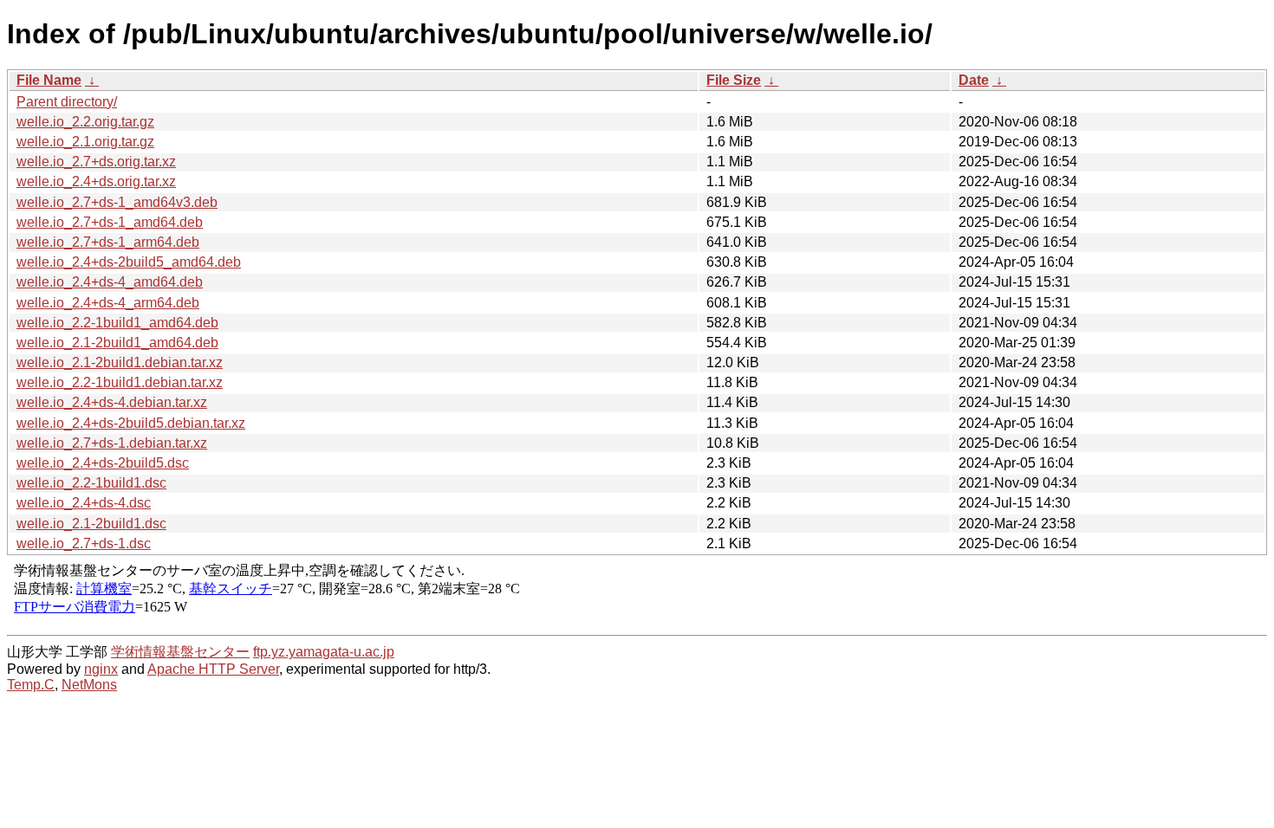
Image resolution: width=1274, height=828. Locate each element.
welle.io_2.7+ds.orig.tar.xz (96, 161)
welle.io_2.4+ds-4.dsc (83, 502)
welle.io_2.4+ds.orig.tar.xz (96, 181)
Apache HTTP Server (213, 669)
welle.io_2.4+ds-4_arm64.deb (107, 302)
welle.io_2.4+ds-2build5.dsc (102, 463)
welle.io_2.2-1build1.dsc (91, 482)
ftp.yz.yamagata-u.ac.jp (323, 651)
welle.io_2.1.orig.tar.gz (85, 141)
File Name (48, 80)
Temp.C (31, 684)
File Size (733, 80)
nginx (101, 669)
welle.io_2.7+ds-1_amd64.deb (109, 222)
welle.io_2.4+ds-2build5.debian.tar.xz (130, 423)
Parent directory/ (66, 101)
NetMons (89, 684)
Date (974, 80)
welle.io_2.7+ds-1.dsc (83, 543)
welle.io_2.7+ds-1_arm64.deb (107, 242)
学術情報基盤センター (180, 651)
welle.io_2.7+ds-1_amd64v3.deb (117, 202)
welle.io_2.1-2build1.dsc (91, 523)
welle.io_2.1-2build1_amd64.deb (117, 342)
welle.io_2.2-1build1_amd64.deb (117, 322)
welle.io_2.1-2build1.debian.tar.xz (119, 362)
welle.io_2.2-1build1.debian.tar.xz (119, 382)
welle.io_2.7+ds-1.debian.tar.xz (111, 443)
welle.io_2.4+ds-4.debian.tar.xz (111, 402)
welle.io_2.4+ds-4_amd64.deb (109, 282)
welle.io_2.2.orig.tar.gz (85, 121)
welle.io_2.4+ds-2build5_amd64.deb (128, 262)
